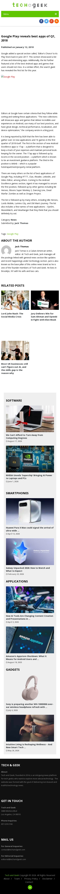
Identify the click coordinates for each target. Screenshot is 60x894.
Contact (29, 881)
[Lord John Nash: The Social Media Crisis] (15, 300)
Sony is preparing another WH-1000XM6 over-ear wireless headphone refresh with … (29, 705)
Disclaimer (47, 878)
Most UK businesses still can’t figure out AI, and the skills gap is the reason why (14, 368)
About (7, 878)
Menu (6, 14)
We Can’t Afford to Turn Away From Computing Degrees (24, 436)
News (14, 219)
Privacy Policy (31, 878)
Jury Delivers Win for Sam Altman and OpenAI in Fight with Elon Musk (44, 316)
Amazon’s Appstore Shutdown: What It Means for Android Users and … (26, 658)
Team (17, 878)
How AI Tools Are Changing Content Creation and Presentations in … (29, 617)
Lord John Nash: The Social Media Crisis (12, 315)
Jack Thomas (21, 223)
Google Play (12, 233)
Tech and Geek (12, 875)
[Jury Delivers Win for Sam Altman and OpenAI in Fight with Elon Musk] (45, 300)
